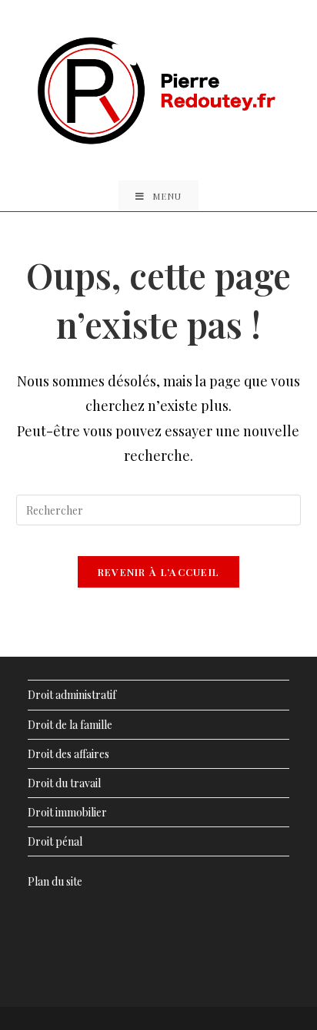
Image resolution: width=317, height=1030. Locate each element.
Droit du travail (64, 783)
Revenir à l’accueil (159, 571)
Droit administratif (72, 694)
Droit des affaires (68, 754)
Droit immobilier (67, 812)
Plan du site (55, 881)
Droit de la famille (70, 724)
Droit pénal (55, 841)
